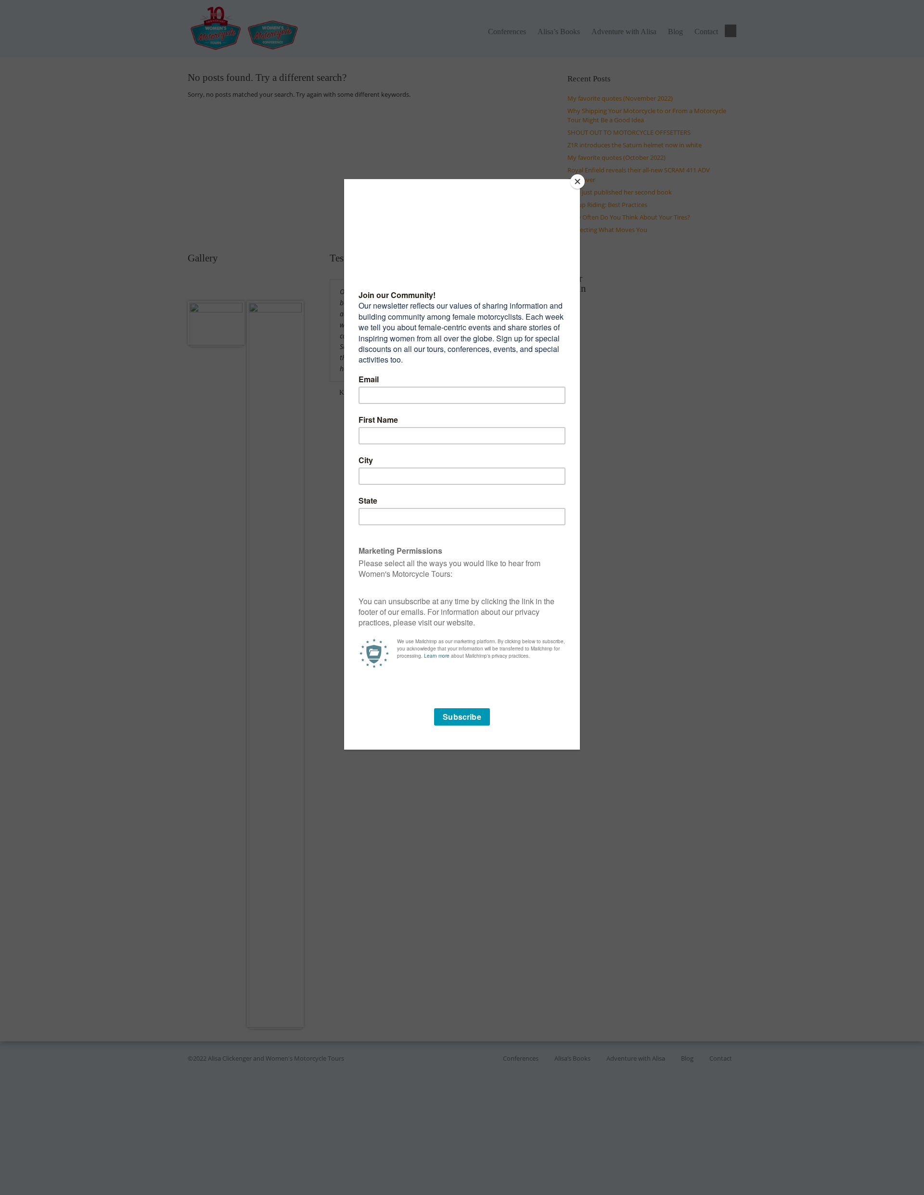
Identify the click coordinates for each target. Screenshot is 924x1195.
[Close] (577, 181)
